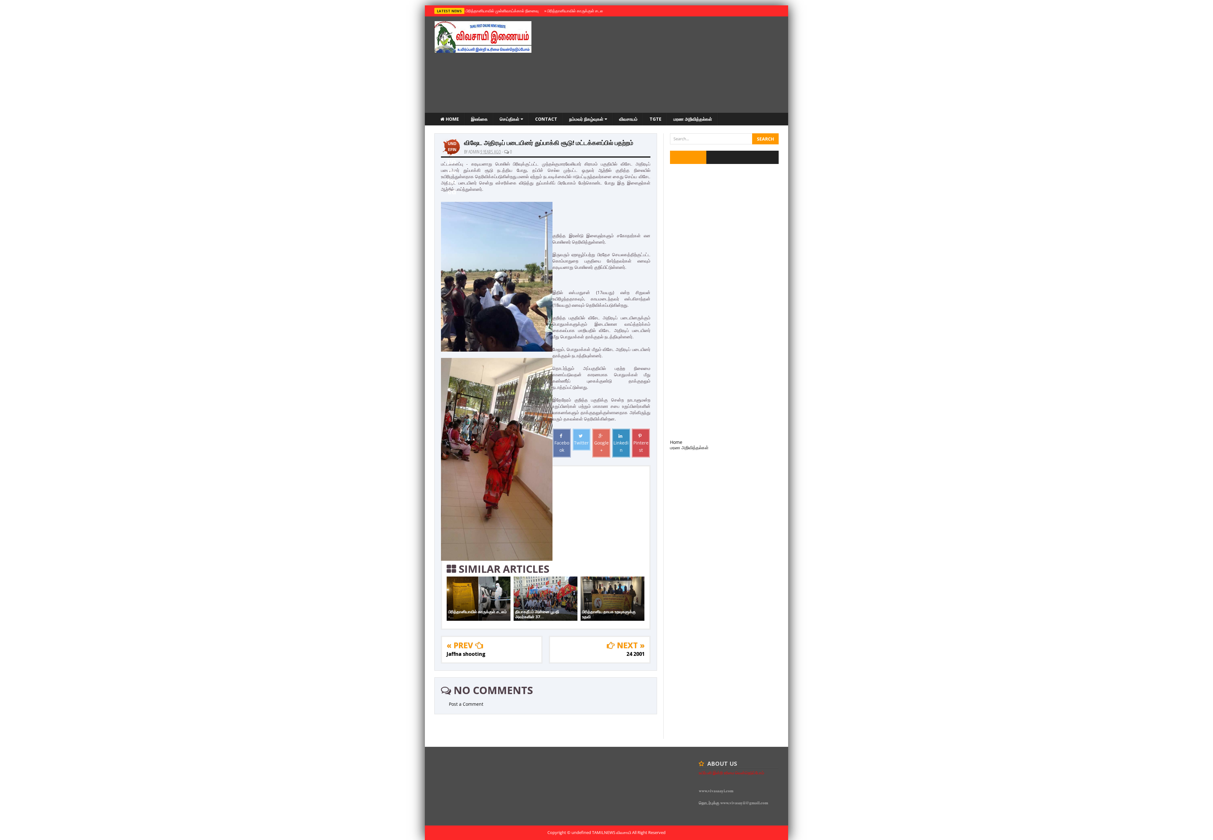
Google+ (601, 446)
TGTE (655, 119)
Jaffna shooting (466, 653)
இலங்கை (479, 119)
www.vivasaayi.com (716, 791)
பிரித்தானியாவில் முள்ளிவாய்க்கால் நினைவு (501, 11)
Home (451, 119)
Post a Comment (466, 704)
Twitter (581, 443)
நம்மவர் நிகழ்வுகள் (587, 119)
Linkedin (621, 446)
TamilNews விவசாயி (612, 832)
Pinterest (641, 446)
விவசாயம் (628, 119)
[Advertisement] (664, 65)
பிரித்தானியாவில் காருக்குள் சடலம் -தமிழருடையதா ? (590, 11)
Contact (546, 119)
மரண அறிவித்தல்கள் (692, 119)
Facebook (561, 446)
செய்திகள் (510, 119)
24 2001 (635, 653)
